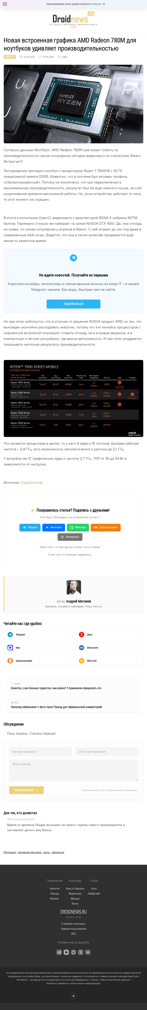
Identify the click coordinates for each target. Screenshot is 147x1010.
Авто (94, 888)
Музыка (75, 898)
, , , (34, 852)
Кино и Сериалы (75, 888)
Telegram (96, 4)
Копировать (72, 536)
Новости (9, 57)
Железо (54, 898)
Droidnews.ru (73, 911)
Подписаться (73, 304)
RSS (73, 933)
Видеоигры (75, 893)
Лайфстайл (94, 893)
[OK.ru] (80, 952)
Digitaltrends (31, 482)
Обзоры (54, 893)
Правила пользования (73, 928)
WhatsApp (80, 527)
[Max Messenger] (73, 952)
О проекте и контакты (73, 923)
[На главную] (73, 16)
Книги (75, 903)
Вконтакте (56, 527)
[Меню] (5, 4)
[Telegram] (59, 952)
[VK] (88, 952)
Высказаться (26, 790)
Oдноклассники (105, 527)
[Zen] (66, 952)
